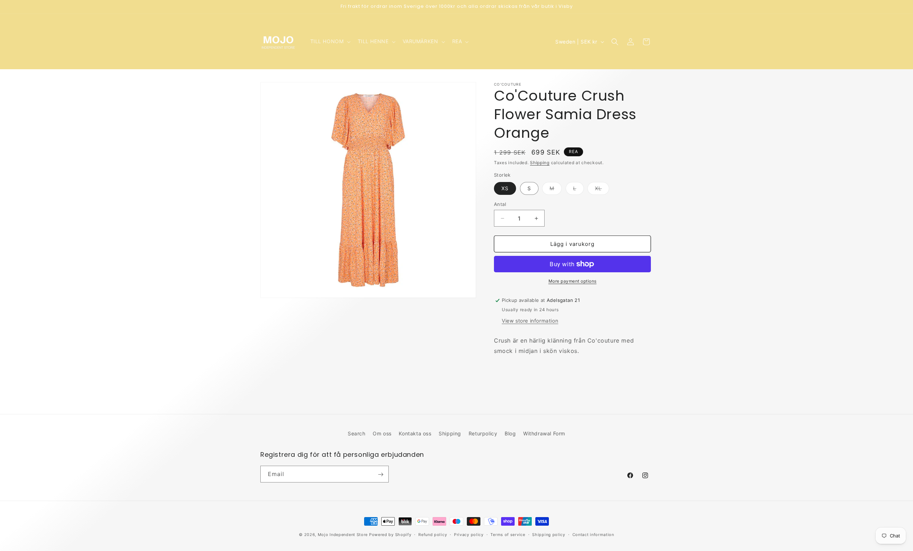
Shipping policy (548, 534)
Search (357, 433)
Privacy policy (469, 534)
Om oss (382, 433)
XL (602, 190)
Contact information (593, 534)
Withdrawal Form (544, 433)
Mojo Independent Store (343, 534)
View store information (530, 321)
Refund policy (432, 534)
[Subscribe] (380, 474)
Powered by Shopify (390, 534)
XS (505, 188)
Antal (500, 204)
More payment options (573, 281)
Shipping (540, 162)
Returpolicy (483, 433)
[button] (329, 41)
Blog (510, 433)
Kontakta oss (415, 433)
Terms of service (507, 534)
